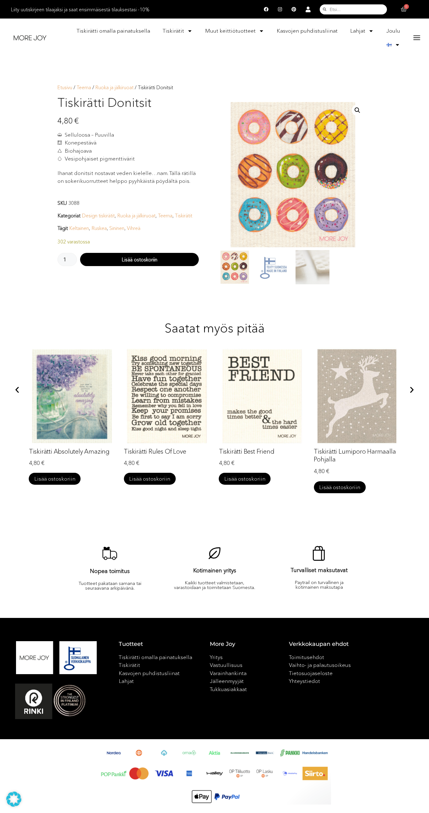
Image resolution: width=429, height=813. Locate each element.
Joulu (393, 30)
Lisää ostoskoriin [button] (54, 478)
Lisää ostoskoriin (139, 259)
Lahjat (357, 30)
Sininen (116, 228)
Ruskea (99, 228)
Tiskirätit (173, 30)
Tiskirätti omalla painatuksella (113, 30)
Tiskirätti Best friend (151, 451)
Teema (84, 87)
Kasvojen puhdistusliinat (307, 30)
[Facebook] (266, 9)
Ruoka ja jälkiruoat (114, 87)
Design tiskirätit (98, 215)
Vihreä (133, 228)
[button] (357, 110)
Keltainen (79, 228)
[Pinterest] (293, 9)
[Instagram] (280, 9)
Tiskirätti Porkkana (339, 455)
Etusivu (64, 87)
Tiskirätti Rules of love (60, 451)
